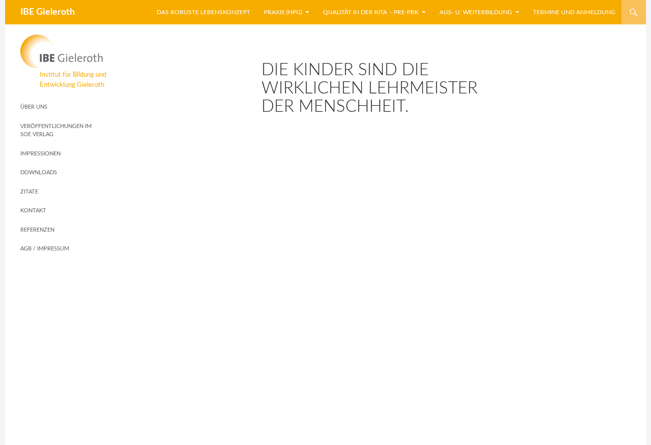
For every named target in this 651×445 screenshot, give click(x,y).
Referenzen (37, 230)
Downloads (38, 172)
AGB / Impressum (44, 248)
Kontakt (33, 210)
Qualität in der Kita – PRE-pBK (371, 12)
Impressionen (40, 153)
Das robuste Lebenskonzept (203, 12)
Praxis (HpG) (283, 12)
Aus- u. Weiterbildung (475, 12)
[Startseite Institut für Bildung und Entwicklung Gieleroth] (63, 51)
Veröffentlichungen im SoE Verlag (56, 130)
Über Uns (33, 107)
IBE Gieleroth (47, 12)
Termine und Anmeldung (574, 12)
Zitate (29, 192)
